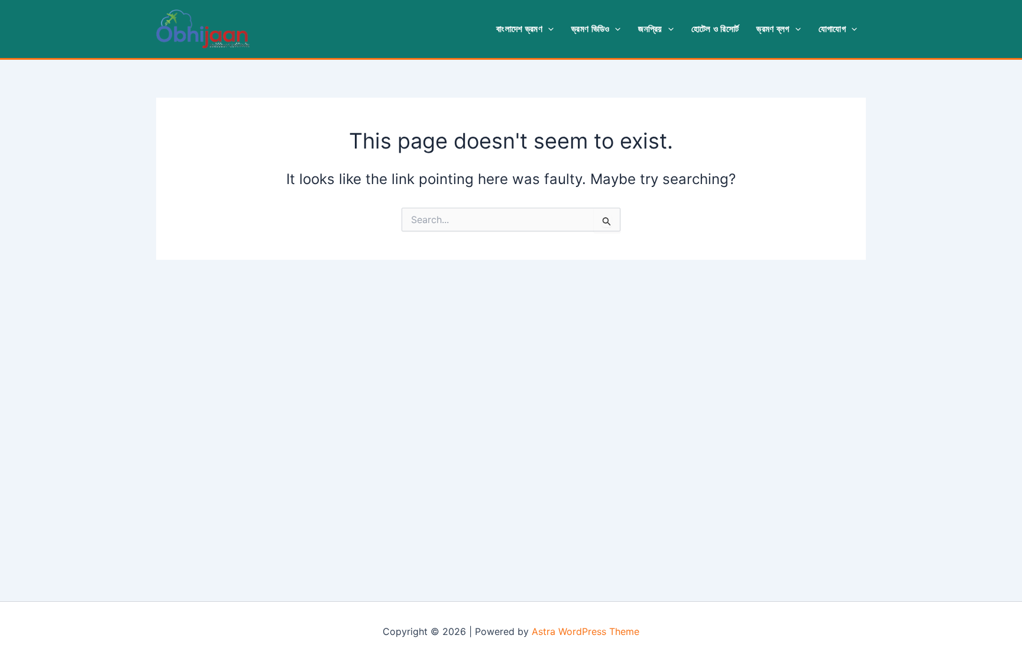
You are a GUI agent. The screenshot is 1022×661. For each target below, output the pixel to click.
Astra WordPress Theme (585, 631)
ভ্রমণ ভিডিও (590, 28)
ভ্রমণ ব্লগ (772, 28)
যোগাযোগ (832, 28)
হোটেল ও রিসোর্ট (715, 28)
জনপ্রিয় (650, 28)
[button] (548, 29)
